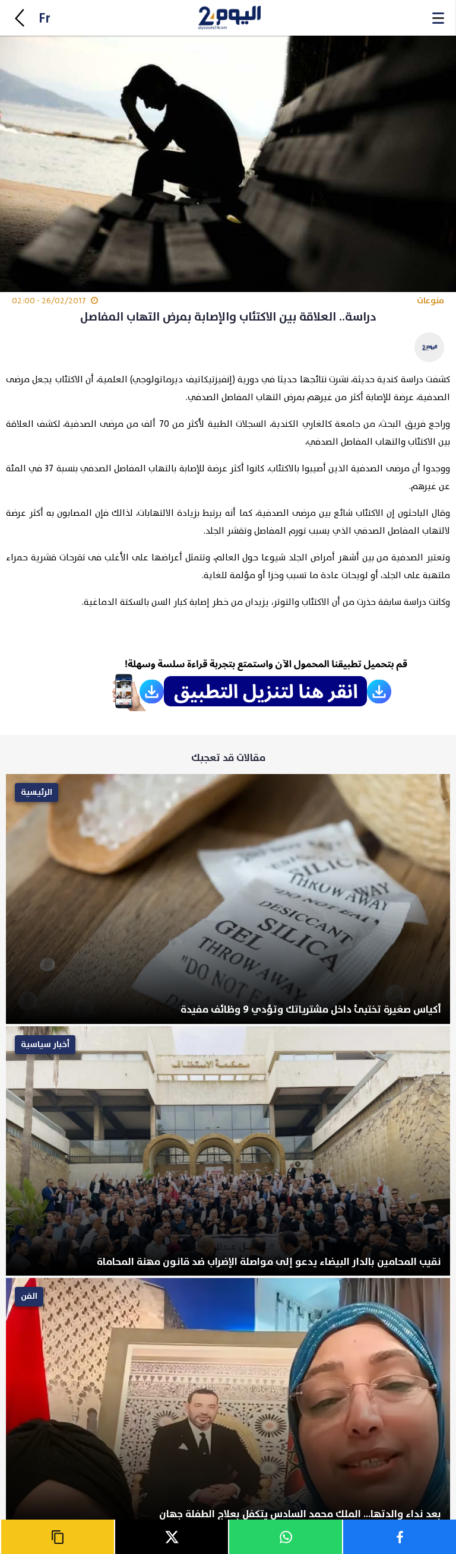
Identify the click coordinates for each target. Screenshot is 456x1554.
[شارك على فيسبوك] (399, 1537)
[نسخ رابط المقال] (57, 1537)
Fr (44, 19)
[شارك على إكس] (171, 1537)
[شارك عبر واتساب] (285, 1537)
